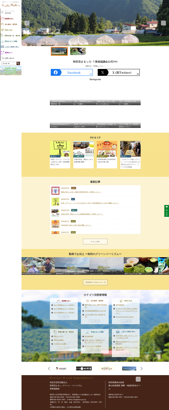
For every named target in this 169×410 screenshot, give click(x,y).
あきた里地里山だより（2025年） (64, 305)
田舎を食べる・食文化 (12, 35)
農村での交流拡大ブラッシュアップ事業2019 (127, 343)
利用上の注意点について (84, 378)
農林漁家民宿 (120, 305)
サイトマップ (57, 378)
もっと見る (96, 241)
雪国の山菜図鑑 (58, 340)
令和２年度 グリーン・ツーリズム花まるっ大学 (127, 348)
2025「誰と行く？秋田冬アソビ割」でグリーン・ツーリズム (95, 341)
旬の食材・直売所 (11, 24)
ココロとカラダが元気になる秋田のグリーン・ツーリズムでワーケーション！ (127, 311)
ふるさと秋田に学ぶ (12, 47)
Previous (27, 23)
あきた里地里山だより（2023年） (64, 312)
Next (163, 23)
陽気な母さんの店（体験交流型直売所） (96, 306)
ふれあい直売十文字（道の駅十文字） (95, 316)
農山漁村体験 (89, 336)
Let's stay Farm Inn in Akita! (124, 317)
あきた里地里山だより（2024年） (64, 309)
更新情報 (9, 12)
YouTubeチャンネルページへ (94, 282)
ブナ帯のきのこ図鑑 (60, 344)
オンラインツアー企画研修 (93, 346)
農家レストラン (58, 336)
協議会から (9, 52)
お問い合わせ (9, 58)
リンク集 (69, 378)
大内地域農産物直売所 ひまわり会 (95, 311)
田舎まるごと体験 (11, 41)
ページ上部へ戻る (138, 379)
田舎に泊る (9, 30)
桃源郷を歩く (9, 18)
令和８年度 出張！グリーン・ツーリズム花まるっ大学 (127, 337)
